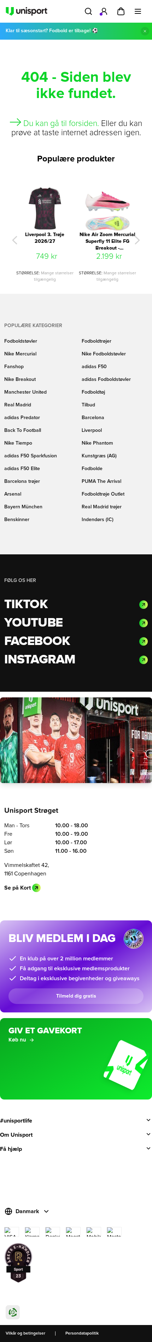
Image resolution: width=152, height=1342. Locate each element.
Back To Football (22, 430)
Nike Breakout (20, 379)
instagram (39, 659)
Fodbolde (92, 468)
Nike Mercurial (20, 354)
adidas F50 (94, 366)
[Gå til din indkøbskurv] (120, 11)
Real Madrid (17, 404)
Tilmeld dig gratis (76, 996)
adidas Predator (22, 417)
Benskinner (16, 519)
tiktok (26, 604)
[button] (14, 240)
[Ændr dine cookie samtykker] (13, 1312)
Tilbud (88, 404)
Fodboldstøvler (20, 341)
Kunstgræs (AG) (99, 455)
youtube (33, 623)
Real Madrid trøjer (102, 506)
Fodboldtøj (93, 392)
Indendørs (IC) (97, 519)
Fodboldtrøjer (96, 341)
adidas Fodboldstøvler (106, 379)
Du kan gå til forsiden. (61, 124)
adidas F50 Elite (22, 468)
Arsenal (12, 494)
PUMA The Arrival (101, 481)
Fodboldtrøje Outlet (103, 494)
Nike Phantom (97, 443)
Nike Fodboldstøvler (104, 354)
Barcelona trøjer (22, 481)
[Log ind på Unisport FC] (103, 11)
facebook (37, 641)
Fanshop (14, 366)
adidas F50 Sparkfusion (30, 455)
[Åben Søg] (88, 11)
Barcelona (93, 417)
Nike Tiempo (18, 443)
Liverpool (92, 430)
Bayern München (23, 506)
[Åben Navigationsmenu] (137, 11)
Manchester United (25, 392)
